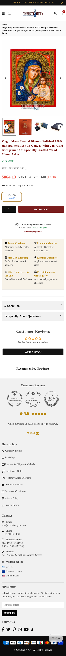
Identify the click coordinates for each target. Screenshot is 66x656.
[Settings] (55, 13)
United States (12, 575)
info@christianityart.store (14, 525)
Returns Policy (12, 498)
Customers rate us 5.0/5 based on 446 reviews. (33, 423)
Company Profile (13, 450)
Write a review (33, 351)
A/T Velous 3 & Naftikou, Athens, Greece (22, 555)
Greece (9, 567)
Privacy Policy (12, 505)
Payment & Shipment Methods (20, 464)
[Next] (60, 78)
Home (4, 24)
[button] (61, 13)
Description (12, 305)
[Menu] (3, 13)
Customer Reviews (14, 484)
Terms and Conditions (15, 491)
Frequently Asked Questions (22, 316)
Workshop (10, 457)
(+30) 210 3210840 (11, 534)
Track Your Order (14, 471)
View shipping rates (32, 231)
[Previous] (5, 78)
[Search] (9, 13)
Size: (17, 185)
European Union (14, 571)
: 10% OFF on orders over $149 (33, 2)
